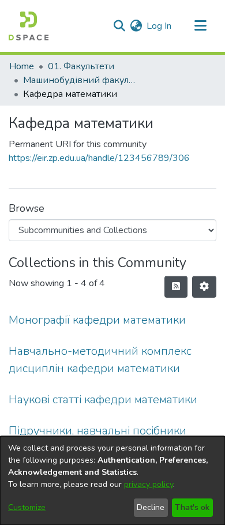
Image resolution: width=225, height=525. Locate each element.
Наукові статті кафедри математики (103, 399)
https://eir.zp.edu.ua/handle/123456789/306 (99, 158)
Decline (150, 507)
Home (21, 66)
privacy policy (148, 484)
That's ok (192, 507)
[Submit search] (119, 26)
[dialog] (112, 480)
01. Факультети (81, 66)
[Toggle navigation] (200, 26)
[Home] (28, 26)
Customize (27, 507)
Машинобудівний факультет (80, 80)
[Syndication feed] (175, 287)
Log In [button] (159, 26)
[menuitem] (136, 26)
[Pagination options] (204, 287)
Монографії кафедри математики (97, 320)
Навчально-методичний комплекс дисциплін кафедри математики (100, 359)
